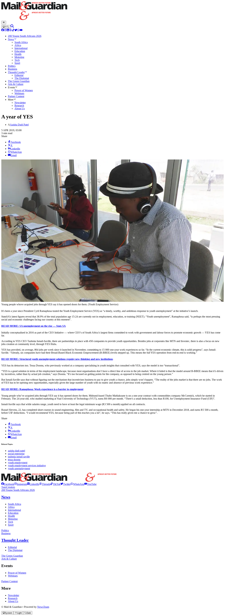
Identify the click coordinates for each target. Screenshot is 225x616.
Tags (3, 487)
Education (13, 513)
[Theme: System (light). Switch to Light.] (6, 27)
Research (12, 598)
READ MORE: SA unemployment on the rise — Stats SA (33, 326)
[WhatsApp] (18, 30)
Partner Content (9, 581)
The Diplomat (15, 550)
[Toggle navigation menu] (3, 22)
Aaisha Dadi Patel (19, 124)
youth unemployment (19, 468)
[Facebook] (2, 30)
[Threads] (10, 30)
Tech (10, 521)
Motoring (13, 518)
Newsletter (13, 595)
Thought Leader (15, 540)
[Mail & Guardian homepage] (112, 11)
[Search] (12, 26)
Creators (10, 487)
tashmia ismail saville (19, 456)
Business (6, 533)
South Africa (14, 504)
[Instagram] (5, 30)
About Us (13, 601)
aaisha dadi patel (16, 450)
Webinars (13, 575)
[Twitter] (15, 30)
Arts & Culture (9, 558)
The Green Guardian (12, 555)
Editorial (12, 547)
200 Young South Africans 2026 (18, 490)
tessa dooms (14, 459)
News (5, 497)
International (14, 510)
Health (11, 516)
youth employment (17, 462)
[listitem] (7, 484)
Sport (11, 524)
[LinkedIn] (8, 30)
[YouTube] (21, 30)
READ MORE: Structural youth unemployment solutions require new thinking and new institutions (57, 359)
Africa (11, 507)
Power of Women (17, 572)
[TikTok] (13, 30)
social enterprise (16, 453)
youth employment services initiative (27, 465)
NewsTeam (43, 606)
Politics (5, 530)
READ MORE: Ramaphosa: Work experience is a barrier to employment (42, 389)
